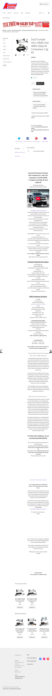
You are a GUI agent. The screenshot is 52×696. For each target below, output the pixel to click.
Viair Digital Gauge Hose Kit (39, 107)
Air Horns (9, 30)
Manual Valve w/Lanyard (41, 95)
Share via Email (45, 141)
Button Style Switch (40, 92)
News (22, 13)
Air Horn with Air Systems (16, 30)
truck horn (44, 129)
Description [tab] (17, 148)
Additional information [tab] (20, 152)
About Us (9, 13)
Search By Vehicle (6, 18)
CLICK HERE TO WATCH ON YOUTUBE (38, 210)
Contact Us (16, 13)
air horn (34, 129)
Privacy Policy (30, 664)
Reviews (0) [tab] (17, 156)
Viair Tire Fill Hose (39, 104)
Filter (5, 65)
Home (4, 13)
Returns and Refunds (31, 661)
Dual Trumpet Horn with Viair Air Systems (29, 30)
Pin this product (36, 141)
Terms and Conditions (32, 657)
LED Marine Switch (39, 94)
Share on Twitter (19, 141)
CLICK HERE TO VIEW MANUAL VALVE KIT (38, 480)
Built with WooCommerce (15, 688)
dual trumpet (39, 129)
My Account (27, 13)
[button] (27, 40)
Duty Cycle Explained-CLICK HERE (38, 304)
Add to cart (40, 83)
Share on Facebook (28, 141)
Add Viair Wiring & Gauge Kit (40, 113)
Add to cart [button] (20, 607)
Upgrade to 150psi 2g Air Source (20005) (40, 116)
